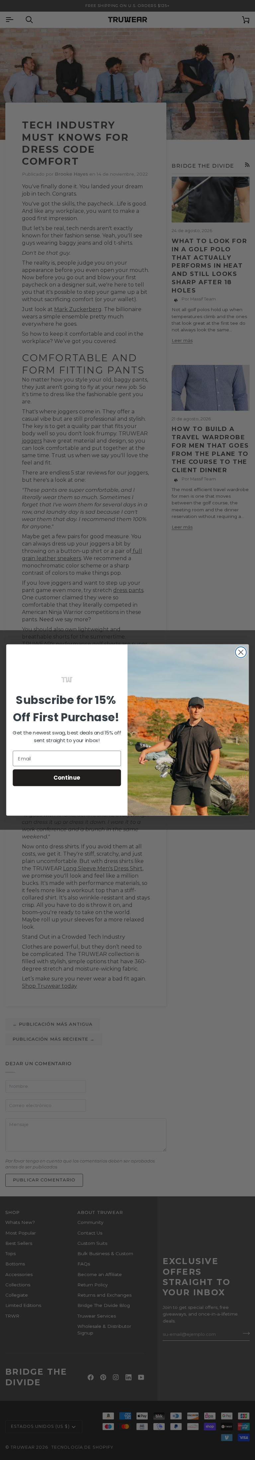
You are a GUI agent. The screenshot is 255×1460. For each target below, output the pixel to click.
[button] (67, 679)
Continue (66, 777)
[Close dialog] (240, 652)
